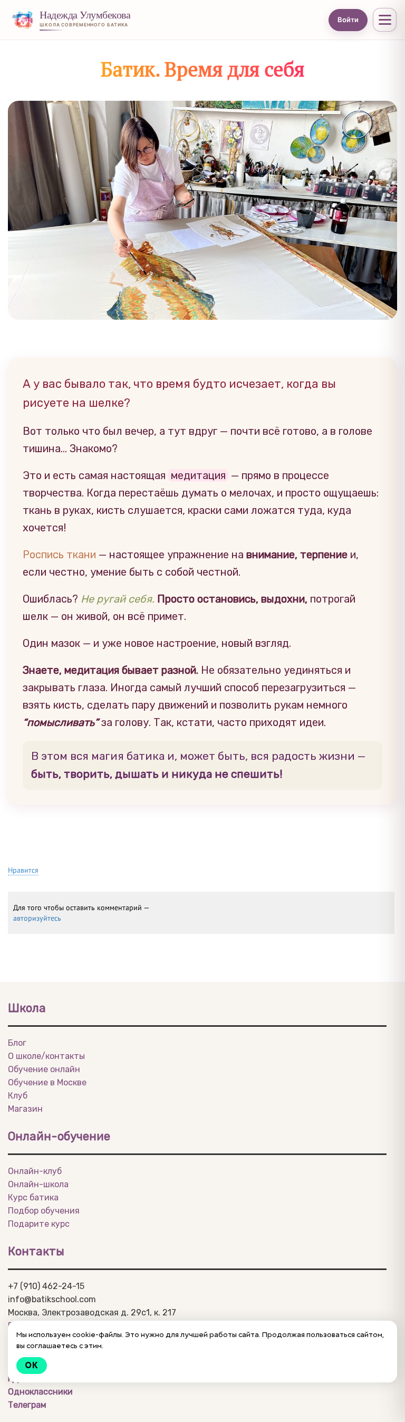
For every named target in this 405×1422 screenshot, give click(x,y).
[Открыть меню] (385, 20)
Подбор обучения (44, 1211)
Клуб (17, 1096)
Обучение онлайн (44, 1069)
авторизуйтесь (37, 918)
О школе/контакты (46, 1056)
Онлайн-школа (38, 1184)
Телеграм (27, 1405)
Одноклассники (40, 1392)
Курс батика (33, 1197)
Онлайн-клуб (35, 1171)
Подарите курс (39, 1224)
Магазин (25, 1109)
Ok (31, 1365)
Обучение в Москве (47, 1082)
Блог (17, 1043)
